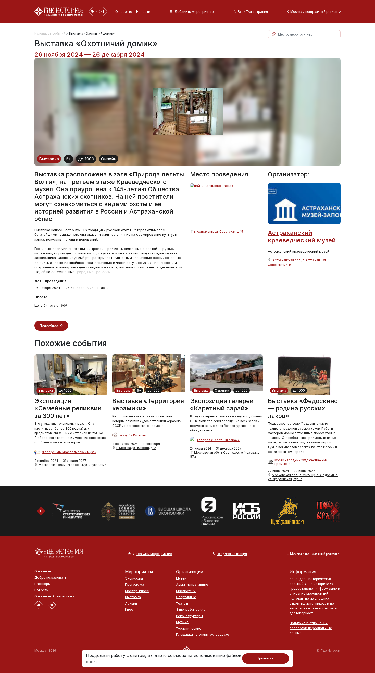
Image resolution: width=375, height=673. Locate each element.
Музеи (181, 578)
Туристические (188, 628)
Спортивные (186, 597)
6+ (68, 158)
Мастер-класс (137, 591)
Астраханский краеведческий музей (302, 236)
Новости (143, 11)
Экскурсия (134, 578)
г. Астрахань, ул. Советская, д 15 (218, 231)
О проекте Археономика (54, 596)
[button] (313, 12)
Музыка (182, 622)
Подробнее (49, 325)
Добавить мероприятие (194, 12)
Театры (182, 603)
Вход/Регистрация (253, 12)
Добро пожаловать (50, 578)
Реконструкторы (189, 616)
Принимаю (265, 658)
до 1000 (86, 158)
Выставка (49, 158)
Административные (192, 584)
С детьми (222, 390)
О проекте (123, 11)
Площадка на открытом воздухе (202, 634)
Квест (130, 609)
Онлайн (108, 158)
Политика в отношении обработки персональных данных (311, 628)
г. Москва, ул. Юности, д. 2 (136, 448)
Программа (134, 584)
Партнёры (42, 584)
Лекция (131, 603)
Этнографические (191, 609)
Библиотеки (186, 591)
